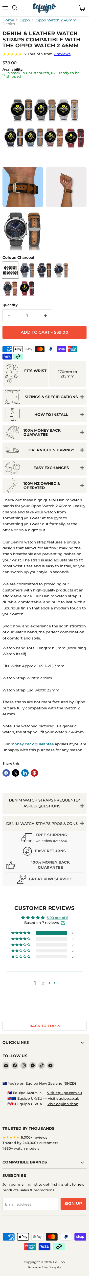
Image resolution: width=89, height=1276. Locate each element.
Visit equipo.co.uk (63, 1098)
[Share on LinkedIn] (25, 773)
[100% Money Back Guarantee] (44, 866)
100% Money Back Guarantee (42, 432)
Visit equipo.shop (62, 1104)
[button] (21, 933)
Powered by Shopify (44, 1267)
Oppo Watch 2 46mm (56, 20)
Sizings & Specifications (51, 396)
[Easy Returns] (44, 852)
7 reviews (62, 54)
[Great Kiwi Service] (44, 880)
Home (8, 20)
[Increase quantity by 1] (45, 315)
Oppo (25, 20)
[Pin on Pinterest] (34, 773)
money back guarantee (32, 744)
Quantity (10, 305)
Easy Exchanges (51, 467)
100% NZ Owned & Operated (41, 485)
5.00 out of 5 (57, 918)
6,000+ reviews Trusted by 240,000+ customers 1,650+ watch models (30, 1143)
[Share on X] (15, 773)
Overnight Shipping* (51, 450)
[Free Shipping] (44, 838)
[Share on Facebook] (6, 773)
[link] (44, 54)
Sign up (73, 1203)
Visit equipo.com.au (64, 1093)
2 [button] (43, 983)
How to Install (51, 414)
